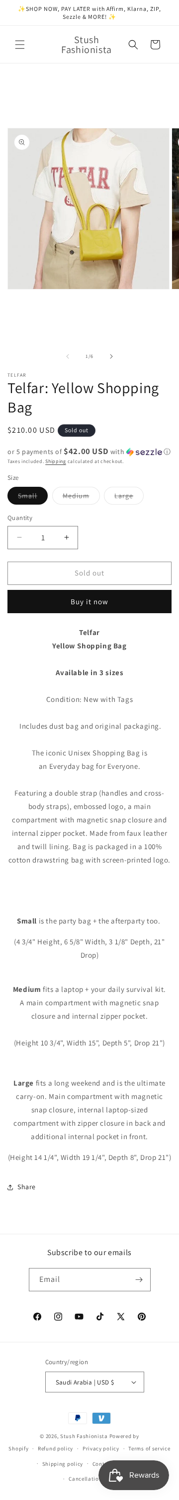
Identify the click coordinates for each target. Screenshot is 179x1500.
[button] (20, 45)
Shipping (55, 461)
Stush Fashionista (84, 1436)
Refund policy (55, 1448)
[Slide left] (68, 356)
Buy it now (89, 601)
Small (33, 498)
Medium (81, 498)
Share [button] (26, 1186)
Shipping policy (63, 1463)
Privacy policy (101, 1448)
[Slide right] (111, 356)
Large (129, 498)
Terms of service (149, 1448)
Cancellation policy (94, 1478)
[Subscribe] (139, 1279)
